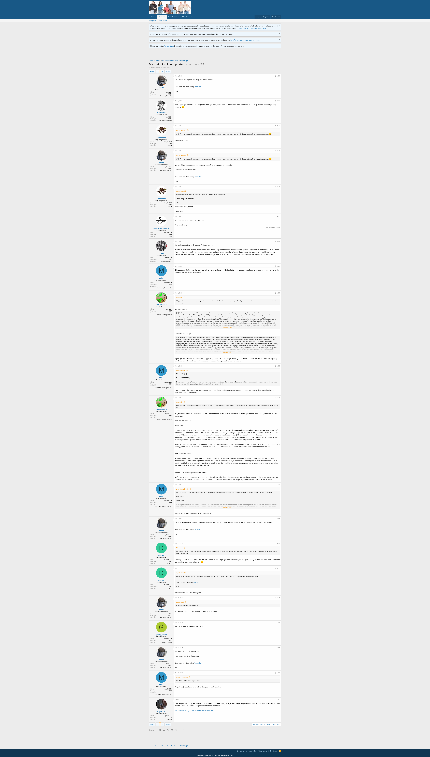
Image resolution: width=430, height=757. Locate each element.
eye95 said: (180, 191)
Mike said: (179, 297)
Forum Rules (169, 46)
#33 (278, 518)
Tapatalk (197, 87)
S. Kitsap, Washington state (164, 315)
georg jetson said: (182, 677)
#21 (278, 76)
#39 (278, 673)
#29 (278, 293)
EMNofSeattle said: (182, 370)
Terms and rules (251, 751)
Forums (162, 17)
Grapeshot (161, 138)
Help (270, 751)
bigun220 (161, 711)
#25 (278, 187)
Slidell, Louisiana (167, 642)
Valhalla (170, 146)
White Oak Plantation (165, 121)
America (169, 563)
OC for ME (161, 113)
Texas (170, 236)
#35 (278, 568)
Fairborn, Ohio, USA (166, 96)
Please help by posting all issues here (252, 28)
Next (167, 71)
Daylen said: (180, 602)
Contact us (240, 751)
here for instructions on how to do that (245, 40)
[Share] (275, 76)
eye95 (161, 88)
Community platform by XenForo (215, 755)
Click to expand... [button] (227, 328)
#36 (278, 598)
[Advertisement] (189, 55)
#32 (278, 485)
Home (153, 17)
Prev (152, 71)
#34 (278, 543)
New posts (152, 21)
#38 (278, 647)
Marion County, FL (166, 261)
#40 (278, 700)
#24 (278, 151)
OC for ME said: (181, 130)
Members (186, 17)
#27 (278, 241)
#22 (278, 101)
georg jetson (161, 634)
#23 (278, 126)
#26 (278, 216)
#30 (278, 366)
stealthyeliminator (161, 228)
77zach (161, 253)
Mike (161, 278)
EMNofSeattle (155, 68)
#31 (278, 398)
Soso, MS (169, 719)
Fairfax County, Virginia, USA (163, 288)
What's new (172, 17)
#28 (278, 266)
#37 (278, 623)
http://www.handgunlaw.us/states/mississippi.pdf (194, 710)
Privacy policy (262, 751)
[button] (179, 17)
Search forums (162, 21)
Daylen (161, 555)
